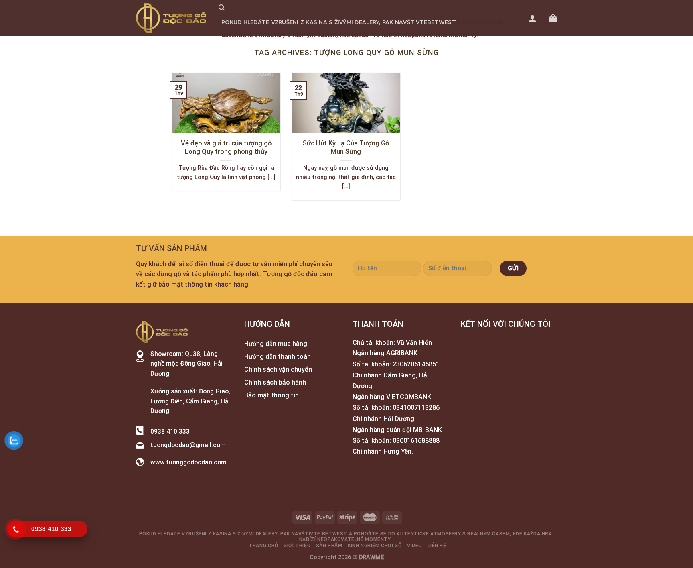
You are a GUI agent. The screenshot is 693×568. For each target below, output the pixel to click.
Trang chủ (238, 47)
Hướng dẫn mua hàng (275, 344)
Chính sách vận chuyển (278, 369)
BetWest (441, 22)
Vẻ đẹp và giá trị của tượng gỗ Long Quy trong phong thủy (226, 147)
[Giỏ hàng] (553, 18)
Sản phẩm (314, 47)
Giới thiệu (277, 47)
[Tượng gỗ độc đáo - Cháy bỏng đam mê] (171, 18)
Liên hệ (440, 47)
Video (415, 47)
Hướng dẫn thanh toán (277, 356)
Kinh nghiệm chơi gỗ (368, 47)
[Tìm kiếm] (222, 7)
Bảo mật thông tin (271, 395)
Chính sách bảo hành (275, 382)
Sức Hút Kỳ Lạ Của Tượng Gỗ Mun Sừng (346, 147)
